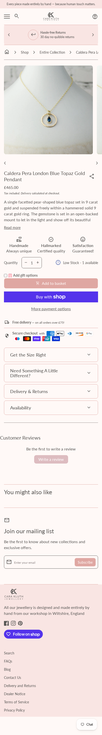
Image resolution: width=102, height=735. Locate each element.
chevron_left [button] (9, 35)
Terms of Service (16, 702)
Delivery (26, 193)
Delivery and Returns (20, 686)
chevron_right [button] (93, 35)
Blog (7, 669)
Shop (25, 52)
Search (9, 653)
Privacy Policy (14, 710)
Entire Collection (52, 52)
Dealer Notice (14, 694)
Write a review (51, 459)
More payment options (51, 308)
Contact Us (12, 677)
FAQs (8, 661)
